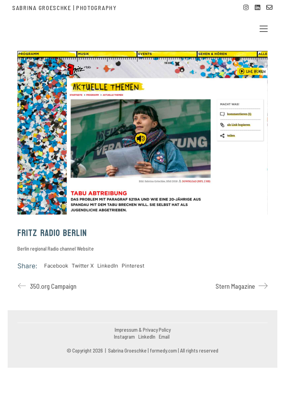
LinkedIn (107, 265)
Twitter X (83, 265)
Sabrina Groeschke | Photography (64, 7)
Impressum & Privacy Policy (143, 330)
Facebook (56, 265)
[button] (264, 29)
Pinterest (133, 265)
